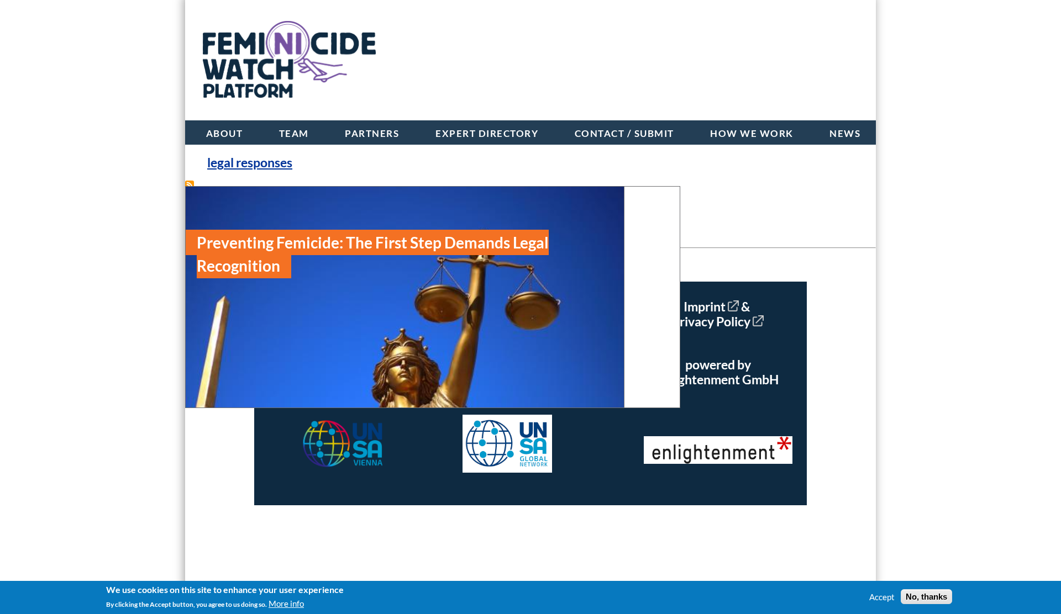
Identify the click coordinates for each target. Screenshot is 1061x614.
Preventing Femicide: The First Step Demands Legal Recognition (373, 254)
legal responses (249, 162)
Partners (372, 133)
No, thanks (926, 596)
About (224, 133)
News (844, 133)
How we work (752, 133)
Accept (882, 597)
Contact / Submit (624, 133)
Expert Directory (486, 133)
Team (294, 133)
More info (286, 603)
